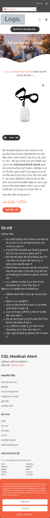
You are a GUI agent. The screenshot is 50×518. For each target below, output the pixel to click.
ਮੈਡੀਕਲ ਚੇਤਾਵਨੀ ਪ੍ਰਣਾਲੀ (22, 72)
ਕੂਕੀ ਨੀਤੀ (19, 514)
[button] (19, 9)
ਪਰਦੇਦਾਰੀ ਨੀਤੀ (28, 514)
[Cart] (39, 19)
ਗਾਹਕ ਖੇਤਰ (39, 3)
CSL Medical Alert (19, 356)
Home (6, 72)
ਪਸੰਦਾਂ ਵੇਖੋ (25, 508)
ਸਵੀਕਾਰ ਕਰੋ (25, 502)
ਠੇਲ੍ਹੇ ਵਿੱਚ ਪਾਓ (11, 210)
